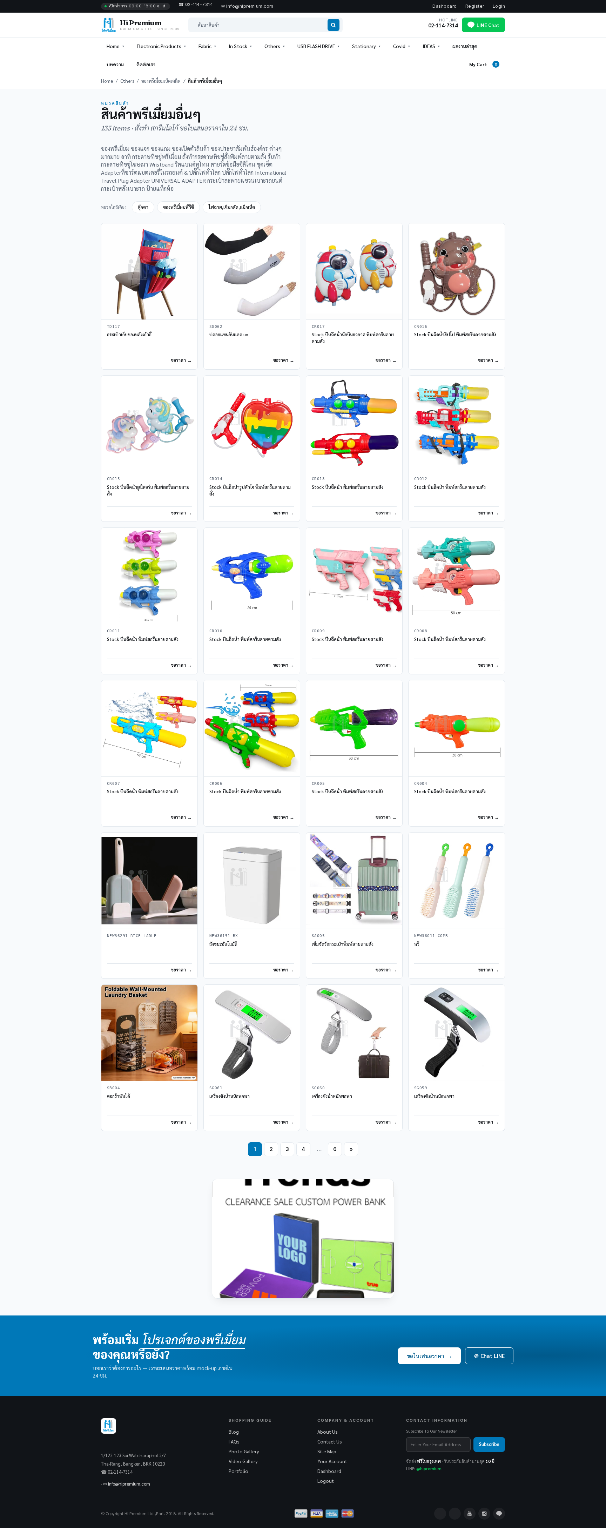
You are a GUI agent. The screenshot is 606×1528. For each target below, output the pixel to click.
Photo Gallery (244, 1451)
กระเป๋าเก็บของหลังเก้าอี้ (129, 334)
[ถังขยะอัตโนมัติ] (252, 881)
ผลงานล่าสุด (464, 46)
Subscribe (489, 1444)
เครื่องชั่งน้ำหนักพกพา (229, 1096)
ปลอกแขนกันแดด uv (228, 334)
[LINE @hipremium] (499, 1514)
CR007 (113, 783)
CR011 (113, 631)
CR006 (215, 783)
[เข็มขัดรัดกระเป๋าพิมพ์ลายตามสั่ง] (354, 881)
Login (499, 6)
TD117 (113, 326)
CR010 (215, 631)
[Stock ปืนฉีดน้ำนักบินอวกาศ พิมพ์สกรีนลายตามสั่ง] (354, 271)
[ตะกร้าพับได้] (149, 1033)
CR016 (420, 326)
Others (127, 81)
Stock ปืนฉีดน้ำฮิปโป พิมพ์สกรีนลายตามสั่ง (455, 334)
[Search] (333, 25)
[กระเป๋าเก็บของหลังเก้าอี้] (149, 271)
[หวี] (457, 881)
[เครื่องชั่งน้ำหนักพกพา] (252, 1033)
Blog (234, 1431)
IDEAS (429, 46)
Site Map (326, 1451)
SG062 (215, 326)
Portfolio (238, 1471)
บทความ (115, 64)
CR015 (113, 479)
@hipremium (429, 1468)
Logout (325, 1480)
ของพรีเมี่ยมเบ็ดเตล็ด (161, 81)
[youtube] (470, 1514)
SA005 (318, 936)
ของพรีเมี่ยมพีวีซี (178, 207)
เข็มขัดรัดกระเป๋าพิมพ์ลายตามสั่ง (342, 944)
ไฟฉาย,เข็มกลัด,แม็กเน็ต (232, 207)
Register (474, 6)
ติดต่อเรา (145, 64)
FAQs (234, 1441)
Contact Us (329, 1441)
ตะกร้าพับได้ (118, 1096)
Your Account (332, 1461)
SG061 (215, 1088)
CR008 (420, 631)
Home (113, 46)
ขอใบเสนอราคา (429, 1355)
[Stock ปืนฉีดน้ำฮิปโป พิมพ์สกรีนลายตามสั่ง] (457, 271)
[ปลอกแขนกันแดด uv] (252, 271)
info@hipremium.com (129, 1484)
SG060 (318, 1088)
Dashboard (444, 6)
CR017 (318, 326)
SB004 (113, 1088)
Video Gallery (243, 1461)
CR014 (215, 479)
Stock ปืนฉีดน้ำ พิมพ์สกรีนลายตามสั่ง (347, 487)
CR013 (318, 479)
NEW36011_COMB (431, 936)
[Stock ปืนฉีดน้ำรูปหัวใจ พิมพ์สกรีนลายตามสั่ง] (252, 424)
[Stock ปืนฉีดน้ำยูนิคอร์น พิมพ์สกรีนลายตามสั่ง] (149, 424)
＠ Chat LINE (489, 1355)
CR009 (318, 631)
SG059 (420, 1088)
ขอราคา (178, 360)
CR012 (420, 479)
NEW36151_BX (223, 936)
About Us (327, 1431)
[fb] (440, 1514)
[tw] (455, 1514)
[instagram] (484, 1514)
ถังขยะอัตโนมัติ (223, 944)
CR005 (318, 783)
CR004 (420, 783)
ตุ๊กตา (143, 207)
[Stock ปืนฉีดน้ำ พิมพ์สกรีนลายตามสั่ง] (354, 424)
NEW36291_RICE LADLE (131, 936)
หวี (416, 944)
